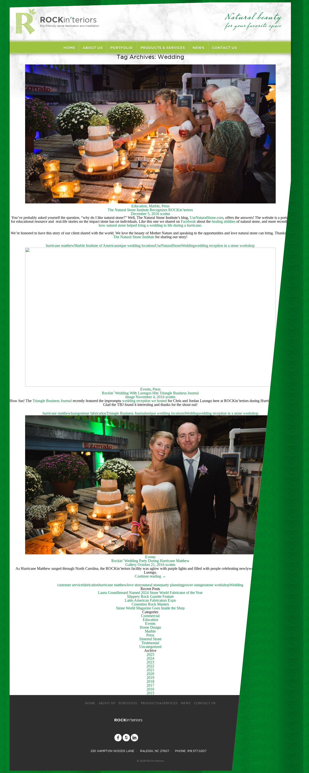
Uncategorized (150, 647)
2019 (150, 678)
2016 (150, 689)
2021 (150, 670)
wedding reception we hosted (144, 401)
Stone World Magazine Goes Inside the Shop (150, 608)
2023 (150, 662)
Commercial (150, 616)
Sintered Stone (150, 639)
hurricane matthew (60, 246)
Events (145, 389)
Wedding (188, 246)
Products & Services (162, 48)
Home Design (150, 627)
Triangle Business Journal (52, 401)
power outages (194, 585)
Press (165, 206)
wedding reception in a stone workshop (225, 246)
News (198, 48)
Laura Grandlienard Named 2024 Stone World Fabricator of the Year (150, 593)
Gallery (131, 565)
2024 (150, 658)
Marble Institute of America (95, 246)
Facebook (188, 221)
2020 (150, 674)
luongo (76, 413)
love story (134, 585)
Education (139, 206)
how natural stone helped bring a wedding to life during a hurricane (150, 225)
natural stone (151, 585)
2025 (150, 654)
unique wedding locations (135, 246)
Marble (154, 206)
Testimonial (150, 643)
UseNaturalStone (168, 246)
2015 (150, 693)
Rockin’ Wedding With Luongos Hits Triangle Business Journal (150, 393)
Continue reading (150, 576)
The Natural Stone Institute (133, 237)
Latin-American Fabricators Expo (150, 600)
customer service (70, 585)
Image (130, 397)
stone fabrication (93, 413)
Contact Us (224, 48)
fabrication (91, 585)
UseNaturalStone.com (206, 218)
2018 (150, 681)
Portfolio (121, 48)
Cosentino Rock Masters (150, 604)
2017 (150, 685)
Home (69, 48)
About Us (93, 48)
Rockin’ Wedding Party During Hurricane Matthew (150, 561)
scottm (165, 214)
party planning (172, 585)
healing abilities (223, 221)
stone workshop (217, 585)
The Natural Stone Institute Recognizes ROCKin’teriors (150, 210)
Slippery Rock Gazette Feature (150, 596)
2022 (150, 666)
